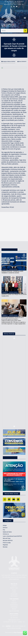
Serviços (14, 590)
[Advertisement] (14, 226)
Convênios (14, 603)
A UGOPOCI (14, 586)
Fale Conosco (14, 596)
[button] (25, 18)
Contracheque (14, 607)
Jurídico (14, 592)
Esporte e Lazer (14, 588)
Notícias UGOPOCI (11, 61)
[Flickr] (18, 499)
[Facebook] (9, 499)
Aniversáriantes (14, 605)
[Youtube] (14, 499)
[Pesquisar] (25, 30)
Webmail (14, 609)
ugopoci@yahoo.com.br (14, 619)
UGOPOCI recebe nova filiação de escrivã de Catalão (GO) (14, 295)
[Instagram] (5, 499)
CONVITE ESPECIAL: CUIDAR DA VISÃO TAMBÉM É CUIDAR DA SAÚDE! (12, 272)
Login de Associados (14, 611)
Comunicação (14, 594)
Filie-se (14, 601)
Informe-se (4, 269)
